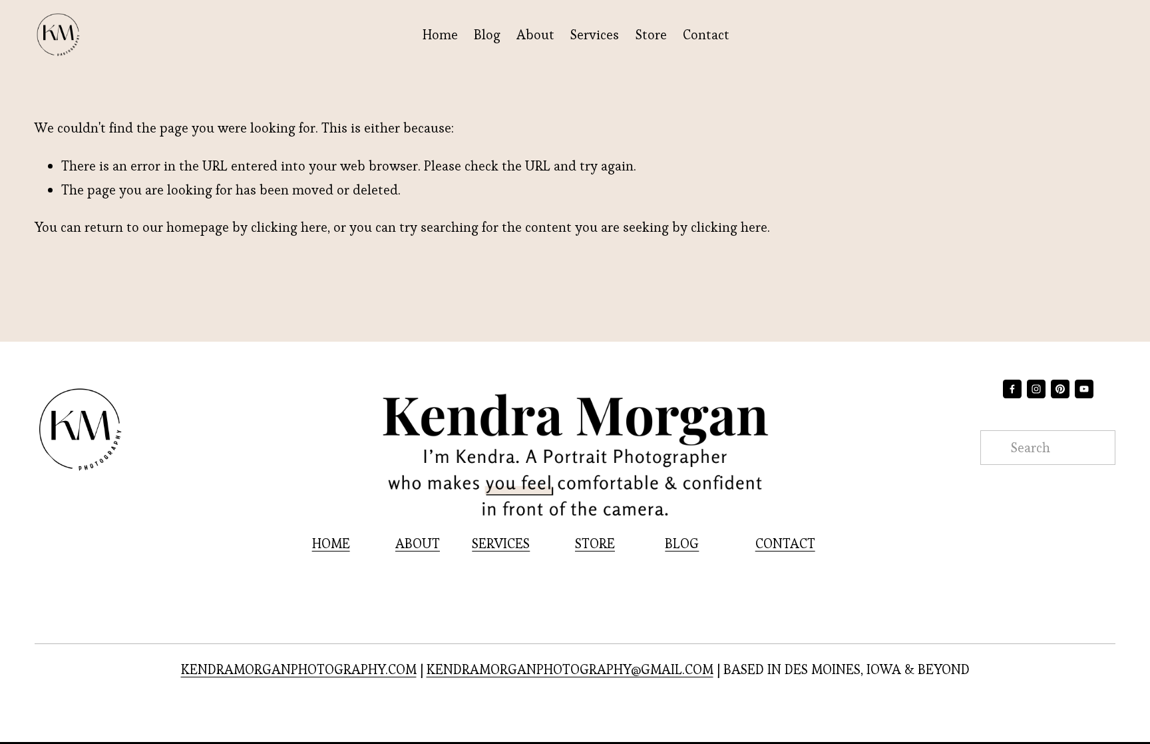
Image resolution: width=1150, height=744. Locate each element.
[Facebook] (1012, 389)
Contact (706, 34)
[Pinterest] (1060, 389)
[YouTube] (1084, 389)
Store (651, 34)
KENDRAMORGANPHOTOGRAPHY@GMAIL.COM (570, 669)
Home (440, 34)
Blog (487, 34)
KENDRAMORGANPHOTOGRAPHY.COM (299, 669)
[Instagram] (1036, 389)
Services (594, 34)
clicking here (289, 227)
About (535, 34)
